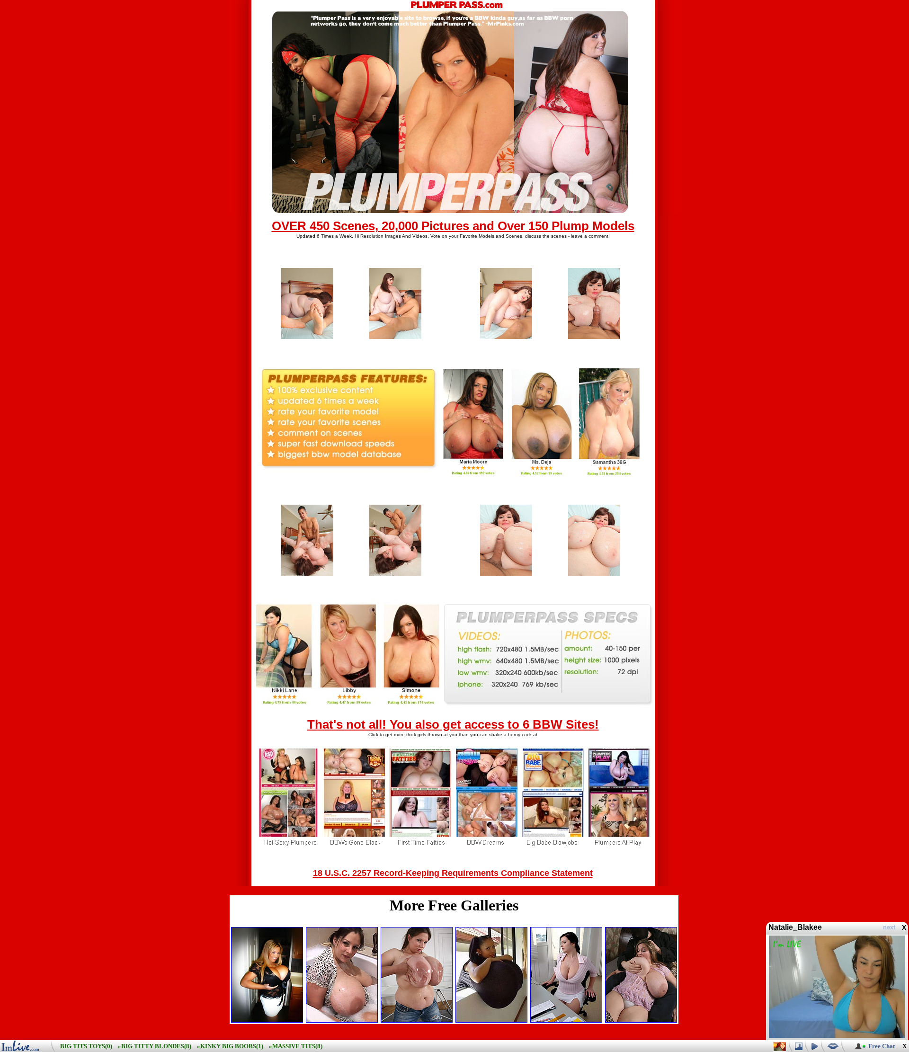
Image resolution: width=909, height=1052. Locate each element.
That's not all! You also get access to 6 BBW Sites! (453, 724)
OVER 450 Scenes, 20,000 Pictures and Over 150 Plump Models (453, 226)
